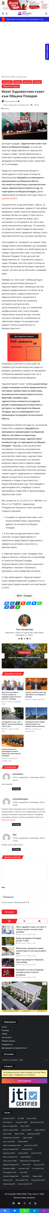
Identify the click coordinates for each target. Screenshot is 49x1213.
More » (31, 635)
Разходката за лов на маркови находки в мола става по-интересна (29, 972)
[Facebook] (6, 603)
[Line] (17, 607)
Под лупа (39, 1164)
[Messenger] (33, 603)
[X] (24, 638)
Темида (37, 1176)
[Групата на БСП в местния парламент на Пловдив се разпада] (36, 684)
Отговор (16, 789)
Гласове (26, 1130)
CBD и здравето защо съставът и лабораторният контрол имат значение (31, 929)
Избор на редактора (19, 77)
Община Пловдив (11, 86)
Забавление (33, 1134)
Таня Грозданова (10, 101)
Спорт (23, 1172)
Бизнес (31, 1118)
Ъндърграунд (9, 1184)
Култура (27, 82)
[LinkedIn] (11, 603)
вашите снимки (25, 1184)
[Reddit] (22, 603)
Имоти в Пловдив (10, 1149)
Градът (17, 82)
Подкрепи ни (7, 1044)
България (21, 1122)
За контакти (7, 1037)
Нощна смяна (10, 1161)
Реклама (5, 1030)
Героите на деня (10, 1130)
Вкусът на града (10, 1126)
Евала (7, 1134)
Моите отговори (10, 1157)
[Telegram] (6, 607)
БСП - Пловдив (25, 596)
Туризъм (8, 1180)
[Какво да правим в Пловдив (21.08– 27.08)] (8, 941)
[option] (24, 655)
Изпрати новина (8, 1041)
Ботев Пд (7, 1122)
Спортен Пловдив (11, 1176)
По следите (38, 1168)
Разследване (9, 1172)
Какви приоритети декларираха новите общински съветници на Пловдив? (11, 752)
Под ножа (23, 1168)
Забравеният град (11, 1137)
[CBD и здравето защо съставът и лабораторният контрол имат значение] (8, 930)
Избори (24, 651)
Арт (21, 1118)
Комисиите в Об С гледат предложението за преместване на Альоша (35, 724)
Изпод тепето (31, 1145)
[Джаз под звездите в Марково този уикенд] (8, 962)
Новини (37, 82)
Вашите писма (37, 1122)
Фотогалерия (22, 1180)
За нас (4, 1027)
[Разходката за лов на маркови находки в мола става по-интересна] (8, 972)
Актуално (7, 82)
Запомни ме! (8, 897)
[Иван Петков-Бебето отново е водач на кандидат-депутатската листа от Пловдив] (13, 684)
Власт (25, 1126)
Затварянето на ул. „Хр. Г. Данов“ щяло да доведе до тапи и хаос (12, 724)
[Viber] (11, 607)
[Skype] (28, 603)
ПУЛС (26, 1164)
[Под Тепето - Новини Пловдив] (24, 13)
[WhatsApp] (39, 603)
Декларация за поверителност (14, 1048)
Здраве (27, 1137)
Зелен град (9, 1141)
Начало (6, 77)
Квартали (27, 1149)
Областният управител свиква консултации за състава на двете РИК (24, 658)
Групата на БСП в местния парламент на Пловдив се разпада (35, 694)
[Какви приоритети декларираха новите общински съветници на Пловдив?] (13, 741)
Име (3, 887)
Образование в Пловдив (30, 1161)
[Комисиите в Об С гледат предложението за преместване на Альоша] (36, 713)
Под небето (9, 1168)
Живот (19, 1134)
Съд (25, 1176)
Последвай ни (25, 1081)
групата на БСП (9, 198)
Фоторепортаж (38, 1180)
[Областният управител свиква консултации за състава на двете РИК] (8, 951)
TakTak (4, 1034)
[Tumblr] (17, 603)
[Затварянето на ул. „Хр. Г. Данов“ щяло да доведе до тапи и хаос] (13, 713)
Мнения (36, 1153)
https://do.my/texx (9, 820)
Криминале (9, 1153)
